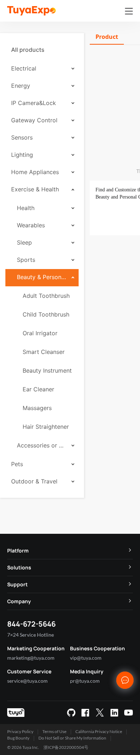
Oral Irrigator (40, 333)
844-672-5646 (31, 624)
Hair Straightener (46, 426)
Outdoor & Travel (34, 481)
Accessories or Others (41, 445)
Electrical (23, 68)
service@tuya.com (27, 681)
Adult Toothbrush (46, 295)
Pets (17, 464)
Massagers (37, 407)
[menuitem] (42, 50)
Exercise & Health (35, 189)
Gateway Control (34, 120)
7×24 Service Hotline (30, 635)
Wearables (31, 225)
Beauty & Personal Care (41, 277)
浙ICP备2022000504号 (65, 747)
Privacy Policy (20, 731)
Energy (20, 85)
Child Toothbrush (46, 314)
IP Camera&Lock (33, 102)
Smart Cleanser (44, 351)
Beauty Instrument (47, 370)
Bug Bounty (18, 738)
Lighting (22, 154)
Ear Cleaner (38, 389)
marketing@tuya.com (31, 658)
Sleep (24, 242)
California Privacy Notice (98, 731)
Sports (26, 259)
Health (25, 208)
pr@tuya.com (85, 681)
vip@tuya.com (86, 658)
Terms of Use (54, 731)
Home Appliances (35, 172)
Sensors (22, 137)
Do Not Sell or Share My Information (72, 738)
